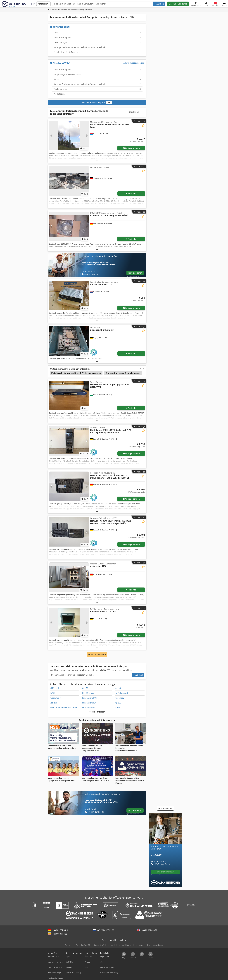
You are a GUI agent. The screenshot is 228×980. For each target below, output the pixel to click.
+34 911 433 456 (59, 934)
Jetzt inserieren (135, 273)
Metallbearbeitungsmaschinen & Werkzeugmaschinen (76, 373)
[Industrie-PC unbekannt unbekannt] (69, 341)
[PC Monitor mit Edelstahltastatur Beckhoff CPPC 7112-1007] (69, 622)
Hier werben (166, 808)
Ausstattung (55, 698)
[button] (224, 4)
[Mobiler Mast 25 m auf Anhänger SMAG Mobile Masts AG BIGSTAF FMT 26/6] (69, 135)
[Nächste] (86, 135)
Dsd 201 (53, 702)
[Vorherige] (51, 135)
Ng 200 (118, 702)
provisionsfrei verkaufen (165, 872)
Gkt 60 (85, 688)
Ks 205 (118, 688)
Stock (117, 707)
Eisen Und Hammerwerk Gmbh (63, 707)
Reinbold (111, 945)
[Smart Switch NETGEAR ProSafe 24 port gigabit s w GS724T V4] (69, 395)
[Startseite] (48, 10)
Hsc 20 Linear (88, 693)
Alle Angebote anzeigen (134, 63)
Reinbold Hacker (125, 945)
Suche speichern (98, 654)
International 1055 (90, 698)
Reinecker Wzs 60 (83, 945)
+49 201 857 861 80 (105, 930)
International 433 (89, 707)
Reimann (68, 945)
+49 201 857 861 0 (60, 930)
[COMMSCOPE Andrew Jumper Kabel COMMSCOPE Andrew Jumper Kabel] (69, 226)
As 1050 (53, 693)
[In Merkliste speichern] (143, 125)
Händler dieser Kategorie (96, 102)
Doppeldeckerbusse (155, 945)
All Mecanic (55, 688)
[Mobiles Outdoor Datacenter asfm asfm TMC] (69, 577)
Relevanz (134, 112)
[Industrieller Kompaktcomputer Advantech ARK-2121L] (69, 295)
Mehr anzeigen (98, 711)
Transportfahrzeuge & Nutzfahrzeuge (123, 373)
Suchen (160, 3)
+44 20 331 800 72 (149, 930)
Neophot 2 (119, 698)
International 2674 (90, 702)
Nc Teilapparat (121, 693)
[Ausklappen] (97, 161)
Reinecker (139, 945)
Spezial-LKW (99, 945)
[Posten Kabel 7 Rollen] (69, 181)
